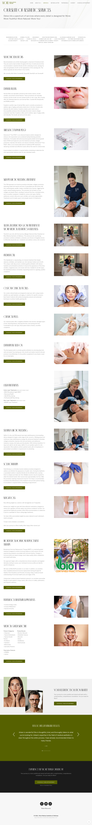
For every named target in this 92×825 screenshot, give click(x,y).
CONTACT (73, 3)
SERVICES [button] (45, 3)
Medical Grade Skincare (46, 42)
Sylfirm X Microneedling (75, 39)
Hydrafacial (82, 37)
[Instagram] (42, 804)
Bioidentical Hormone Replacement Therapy (44, 40)
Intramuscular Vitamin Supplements (72, 40)
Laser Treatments (59, 39)
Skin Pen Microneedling (49, 37)
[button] (13, 734)
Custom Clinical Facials (16, 39)
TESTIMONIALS (64, 3)
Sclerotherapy (13, 40)
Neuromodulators (11, 37)
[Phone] (50, 804)
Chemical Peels (31, 39)
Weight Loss (24, 40)
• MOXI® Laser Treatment (10, 402)
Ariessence (35, 37)
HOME (31, 3)
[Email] (46, 804)
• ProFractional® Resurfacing (11, 398)
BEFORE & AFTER (55, 3)
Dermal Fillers (24, 37)
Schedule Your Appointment (14, 78)
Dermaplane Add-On (45, 39)
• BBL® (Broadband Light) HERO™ (12, 392)
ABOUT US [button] (37, 3)
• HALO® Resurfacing (9, 396)
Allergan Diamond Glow (67, 37)
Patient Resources (46, 808)
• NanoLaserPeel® (8, 394)
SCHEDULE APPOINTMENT (83, 3)
